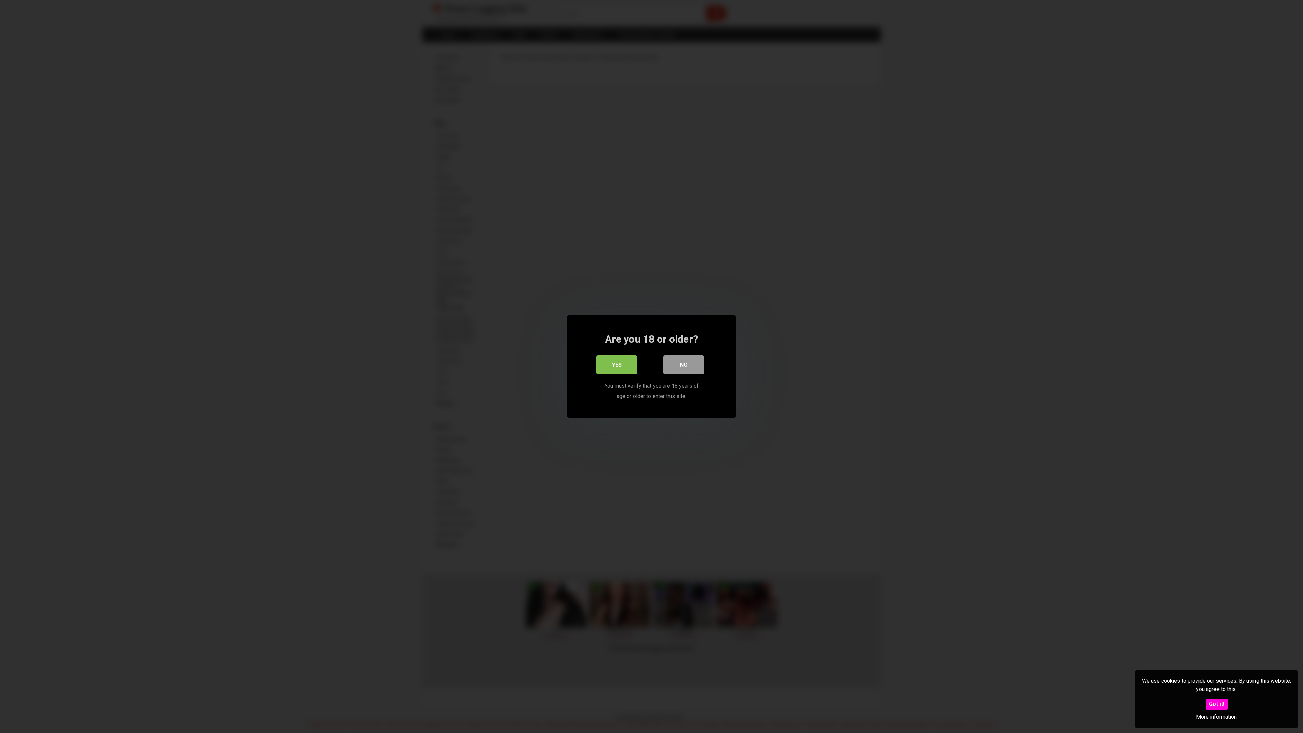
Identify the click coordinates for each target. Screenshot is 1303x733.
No (684, 365)
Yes (617, 365)
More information (1216, 717)
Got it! (1216, 704)
